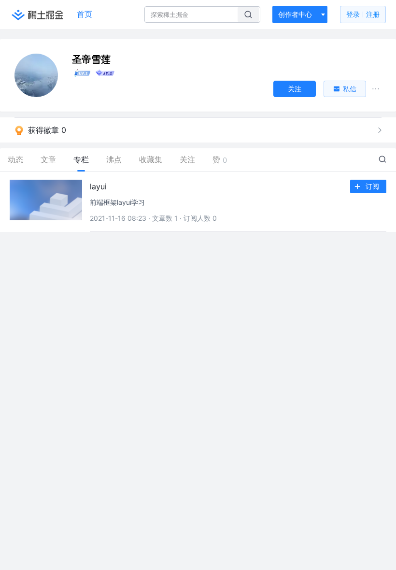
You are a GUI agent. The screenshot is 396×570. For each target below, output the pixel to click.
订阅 (372, 186)
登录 (363, 14)
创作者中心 (295, 14)
